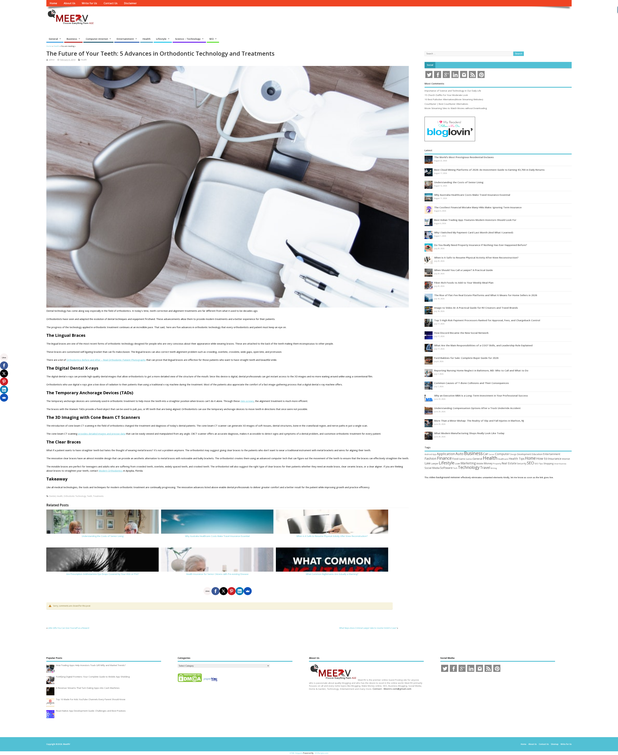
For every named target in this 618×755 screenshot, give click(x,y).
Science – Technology (188, 38)
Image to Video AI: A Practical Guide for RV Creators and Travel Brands (476, 307)
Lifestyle (161, 38)
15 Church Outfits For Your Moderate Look (446, 95)
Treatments (98, 496)
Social (430, 65)
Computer (502, 454)
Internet (566, 458)
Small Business (560, 464)
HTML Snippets (296, 753)
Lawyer (434, 463)
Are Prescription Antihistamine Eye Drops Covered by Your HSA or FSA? (102, 574)
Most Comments (434, 83)
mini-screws (247, 401)
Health (146, 38)
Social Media (432, 468)
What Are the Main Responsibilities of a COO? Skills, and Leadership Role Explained (483, 345)
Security (521, 463)
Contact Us (110, 3)
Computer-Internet (97, 38)
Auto (459, 453)
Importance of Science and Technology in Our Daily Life (453, 90)
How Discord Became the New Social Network (461, 332)
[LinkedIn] (240, 591)
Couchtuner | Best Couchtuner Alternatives (446, 103)
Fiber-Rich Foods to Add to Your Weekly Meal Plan (463, 282)
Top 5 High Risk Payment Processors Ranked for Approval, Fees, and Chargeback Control (487, 320)
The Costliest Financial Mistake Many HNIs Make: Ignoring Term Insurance (478, 207)
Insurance (554, 458)
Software (446, 468)
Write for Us (89, 3)
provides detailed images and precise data (101, 433)
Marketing (468, 463)
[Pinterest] (232, 591)
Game (462, 458)
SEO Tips (538, 463)
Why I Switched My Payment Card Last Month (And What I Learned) (473, 232)
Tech (455, 468)
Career (492, 454)
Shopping (548, 463)
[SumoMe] (248, 591)
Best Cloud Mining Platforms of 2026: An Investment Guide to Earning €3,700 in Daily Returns (489, 169)
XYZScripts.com (321, 753)
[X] (224, 591)
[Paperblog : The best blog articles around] (210, 681)
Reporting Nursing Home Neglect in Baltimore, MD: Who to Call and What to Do (481, 370)
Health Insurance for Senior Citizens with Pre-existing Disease (217, 574)
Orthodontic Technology (75, 496)
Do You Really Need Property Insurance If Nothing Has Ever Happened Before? (480, 245)
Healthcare (503, 458)
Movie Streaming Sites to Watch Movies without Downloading (456, 108)
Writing (494, 468)
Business (72, 38)
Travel (485, 467)
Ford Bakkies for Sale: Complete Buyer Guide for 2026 (466, 357)
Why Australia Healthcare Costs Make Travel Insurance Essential (217, 536)
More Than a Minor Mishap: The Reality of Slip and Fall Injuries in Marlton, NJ (479, 420)
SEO (211, 38)
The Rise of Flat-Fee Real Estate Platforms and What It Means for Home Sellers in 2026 (485, 295)
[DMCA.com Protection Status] (190, 681)
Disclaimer (130, 3)
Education (537, 454)
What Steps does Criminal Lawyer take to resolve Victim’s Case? (368, 628)
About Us (69, 3)
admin (52, 59)
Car (485, 454)
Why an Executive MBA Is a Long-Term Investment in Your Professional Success (481, 395)
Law (427, 463)
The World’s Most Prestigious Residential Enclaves (464, 157)
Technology (469, 467)
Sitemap (554, 744)
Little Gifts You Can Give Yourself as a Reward (68, 628)
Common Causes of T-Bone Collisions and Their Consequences (471, 383)
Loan (457, 463)
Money (488, 463)
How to (541, 458)
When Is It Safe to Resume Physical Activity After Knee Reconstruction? (332, 536)
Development (524, 454)
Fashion (430, 458)
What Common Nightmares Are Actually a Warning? (332, 574)
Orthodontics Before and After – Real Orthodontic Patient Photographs (106, 359)
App (434, 454)
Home (53, 3)
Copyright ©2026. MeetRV (58, 744)
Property (497, 463)
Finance (444, 458)
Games (469, 459)
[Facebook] (215, 591)
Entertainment (125, 38)
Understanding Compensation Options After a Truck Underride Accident (477, 408)
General (53, 38)
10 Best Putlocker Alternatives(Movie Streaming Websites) (454, 99)
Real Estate (509, 463)
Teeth (89, 496)
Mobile (479, 463)
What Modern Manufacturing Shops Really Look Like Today (469, 433)
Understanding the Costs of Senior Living (102, 536)
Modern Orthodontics (111, 470)
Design (513, 454)
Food (455, 458)
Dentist (52, 496)
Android (428, 454)
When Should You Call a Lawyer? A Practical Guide (463, 270)
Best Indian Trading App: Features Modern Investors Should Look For (475, 219)
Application (446, 453)
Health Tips (516, 458)
